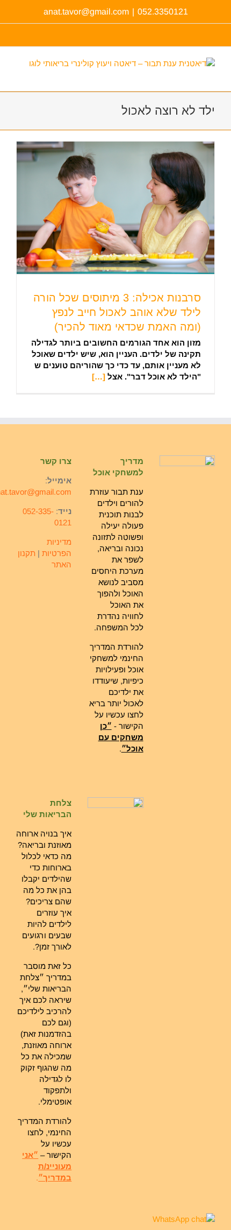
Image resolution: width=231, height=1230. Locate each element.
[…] (98, 376)
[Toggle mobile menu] (20, 74)
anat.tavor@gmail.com (86, 11)
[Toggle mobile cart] (37, 74)
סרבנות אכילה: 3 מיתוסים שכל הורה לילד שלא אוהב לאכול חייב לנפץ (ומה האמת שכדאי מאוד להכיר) (117, 312)
